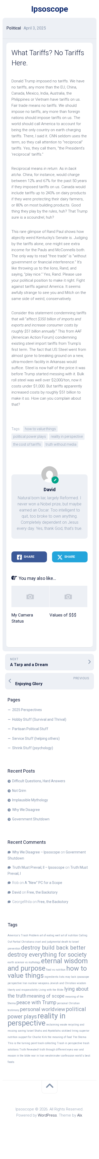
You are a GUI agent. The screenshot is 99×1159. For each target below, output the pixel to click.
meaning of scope (45, 996)
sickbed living (69, 1030)
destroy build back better (53, 947)
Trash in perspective (69, 1043)
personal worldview (42, 1009)
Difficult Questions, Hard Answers (38, 781)
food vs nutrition (55, 969)
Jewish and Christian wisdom (68, 983)
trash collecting (47, 1043)
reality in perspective (67, 436)
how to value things (40, 429)
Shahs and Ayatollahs (48, 1030)
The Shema (79, 1037)
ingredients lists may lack (60, 977)
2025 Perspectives (27, 710)
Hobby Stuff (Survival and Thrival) (39, 719)
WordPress (47, 1115)
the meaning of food (60, 1037)
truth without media (61, 444)
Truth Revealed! (29, 1049)
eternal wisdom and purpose (48, 964)
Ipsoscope (49, 9)
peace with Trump (36, 1002)
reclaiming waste (56, 1024)
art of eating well (50, 935)
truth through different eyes (56, 1049)
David (16, 892)
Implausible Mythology (30, 800)
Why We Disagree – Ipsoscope (36, 852)
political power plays (29, 436)
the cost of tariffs (27, 444)
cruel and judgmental (48, 941)
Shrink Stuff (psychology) (32, 748)
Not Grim (19, 791)
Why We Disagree (26, 810)
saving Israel (26, 1030)
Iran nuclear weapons (36, 983)
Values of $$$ (63, 615)
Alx (79, 1115)
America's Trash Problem (23, 935)
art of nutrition (69, 935)
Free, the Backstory (42, 892)
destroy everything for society (47, 954)
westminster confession (59, 1055)
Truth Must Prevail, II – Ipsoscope (38, 867)
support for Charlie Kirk (32, 1037)
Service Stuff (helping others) (36, 738)
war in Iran (37, 1055)
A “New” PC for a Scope (43, 883)
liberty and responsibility (23, 989)
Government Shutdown (31, 819)
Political (13, 28)
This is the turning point (22, 1043)
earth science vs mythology (24, 962)
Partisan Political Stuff (30, 729)
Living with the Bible (51, 989)
